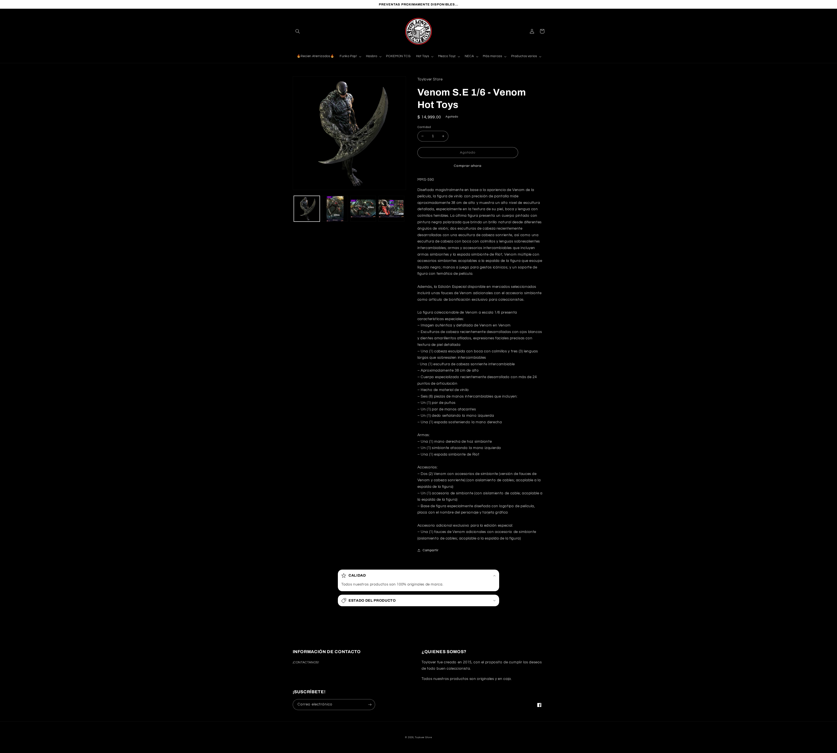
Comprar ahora (467, 165)
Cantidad (424, 127)
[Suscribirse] (370, 704)
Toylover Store (423, 737)
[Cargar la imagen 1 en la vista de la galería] (307, 209)
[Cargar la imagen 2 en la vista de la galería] (335, 209)
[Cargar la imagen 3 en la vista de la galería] (363, 209)
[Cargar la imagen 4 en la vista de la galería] (391, 209)
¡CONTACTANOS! (306, 662)
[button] (298, 31)
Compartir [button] (431, 550)
